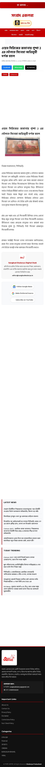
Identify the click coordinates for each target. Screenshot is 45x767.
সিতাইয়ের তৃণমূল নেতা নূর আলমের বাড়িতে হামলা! (21, 516)
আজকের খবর (14, 30)
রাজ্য (27, 30)
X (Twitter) (31, 67)
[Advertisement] (22, 41)
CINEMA (5, 75)
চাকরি (21, 35)
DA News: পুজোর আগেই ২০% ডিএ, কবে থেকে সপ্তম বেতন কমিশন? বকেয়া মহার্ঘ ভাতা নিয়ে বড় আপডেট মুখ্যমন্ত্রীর (21, 588)
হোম (6, 30)
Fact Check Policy (8, 723)
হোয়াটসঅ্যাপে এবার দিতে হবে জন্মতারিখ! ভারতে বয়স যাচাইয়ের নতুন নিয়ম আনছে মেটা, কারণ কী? (22, 539)
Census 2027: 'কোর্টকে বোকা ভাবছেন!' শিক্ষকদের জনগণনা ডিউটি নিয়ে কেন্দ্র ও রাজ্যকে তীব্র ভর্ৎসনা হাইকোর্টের (21, 531)
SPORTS (4, 744)
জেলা (22, 30)
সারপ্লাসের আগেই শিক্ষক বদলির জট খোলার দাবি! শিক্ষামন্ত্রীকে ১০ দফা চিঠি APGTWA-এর (21, 580)
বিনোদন (14, 35)
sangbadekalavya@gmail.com (19, 687)
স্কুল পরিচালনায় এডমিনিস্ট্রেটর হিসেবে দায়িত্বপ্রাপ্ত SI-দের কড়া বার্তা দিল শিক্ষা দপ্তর (22, 566)
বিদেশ (38, 30)
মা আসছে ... (22, 5)
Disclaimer (5, 716)
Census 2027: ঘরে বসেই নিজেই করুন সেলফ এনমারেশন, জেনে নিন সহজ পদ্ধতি (19, 558)
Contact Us (6, 708)
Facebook (6, 67)
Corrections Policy (8, 719)
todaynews (13, 75)
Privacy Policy (6, 712)
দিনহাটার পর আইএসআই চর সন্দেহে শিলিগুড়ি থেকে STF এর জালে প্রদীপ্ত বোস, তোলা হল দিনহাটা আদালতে (22, 522)
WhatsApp (18, 67)
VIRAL (4, 755)
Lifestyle (5, 737)
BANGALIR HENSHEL (9, 752)
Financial (4, 741)
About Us (5, 705)
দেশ (33, 30)
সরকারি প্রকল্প (29, 35)
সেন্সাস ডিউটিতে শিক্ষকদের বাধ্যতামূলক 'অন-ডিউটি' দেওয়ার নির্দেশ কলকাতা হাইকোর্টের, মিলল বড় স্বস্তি (22, 510)
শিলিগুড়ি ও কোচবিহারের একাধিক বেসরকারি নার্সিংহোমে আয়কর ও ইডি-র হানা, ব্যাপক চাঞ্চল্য (20, 573)
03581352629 (13, 690)
